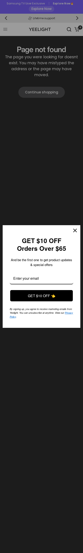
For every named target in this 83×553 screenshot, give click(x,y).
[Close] (75, 230)
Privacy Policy (40, 316)
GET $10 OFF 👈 (41, 295)
